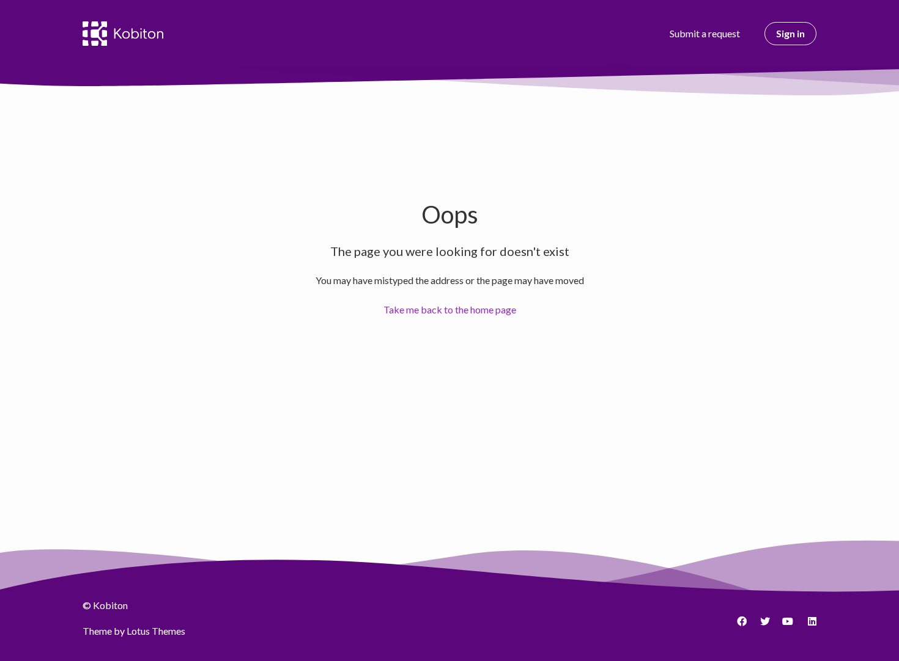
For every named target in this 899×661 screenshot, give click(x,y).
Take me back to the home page (449, 309)
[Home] (123, 33)
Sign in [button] (790, 33)
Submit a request (705, 33)
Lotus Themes (156, 631)
